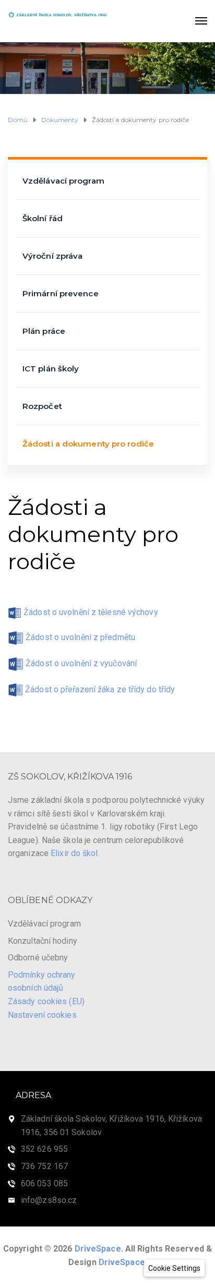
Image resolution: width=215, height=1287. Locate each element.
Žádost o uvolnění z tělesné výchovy (90, 612)
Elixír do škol (74, 853)
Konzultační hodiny (42, 941)
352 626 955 (44, 1149)
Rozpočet (42, 406)
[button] (174, 1268)
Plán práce (43, 331)
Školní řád (42, 218)
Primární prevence (60, 293)
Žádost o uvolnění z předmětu (80, 637)
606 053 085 (44, 1183)
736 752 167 (44, 1166)
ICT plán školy (50, 369)
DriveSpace (98, 1249)
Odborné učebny (38, 958)
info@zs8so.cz (49, 1200)
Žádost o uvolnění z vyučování (81, 663)
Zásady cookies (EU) (46, 1001)
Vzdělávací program (63, 181)
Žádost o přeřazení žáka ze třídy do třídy (100, 689)
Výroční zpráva (52, 256)
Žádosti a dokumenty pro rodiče (88, 444)
